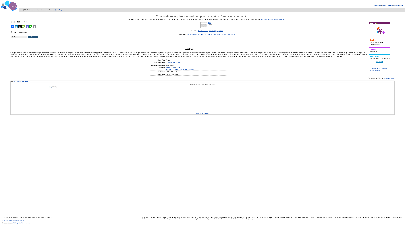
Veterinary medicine (172, 69)
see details (379, 62)
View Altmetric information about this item (379, 69)
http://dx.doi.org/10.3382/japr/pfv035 (210, 31)
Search (396, 5)
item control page (389, 78)
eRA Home (377, 5)
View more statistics (202, 113)
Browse (390, 5)
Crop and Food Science (173, 62)
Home (3, 220)
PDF (209, 23)
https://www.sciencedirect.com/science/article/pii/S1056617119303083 (211, 34)
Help (401, 5)
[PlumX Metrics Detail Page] (380, 31)
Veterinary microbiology (187, 69)
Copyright (9, 220)
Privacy (22, 220)
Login (21, 10)
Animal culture (170, 67)
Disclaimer (16, 220)
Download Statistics (20, 82)
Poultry (179, 67)
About (384, 5)
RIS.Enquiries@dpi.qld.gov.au (21, 223)
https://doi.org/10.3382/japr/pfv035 (273, 19)
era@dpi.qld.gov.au (59, 10)
